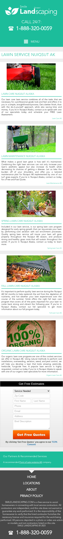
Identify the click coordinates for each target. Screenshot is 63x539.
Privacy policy (31, 496)
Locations (31, 483)
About (31, 489)
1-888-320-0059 (34, 28)
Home (31, 477)
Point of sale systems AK (30, 462)
